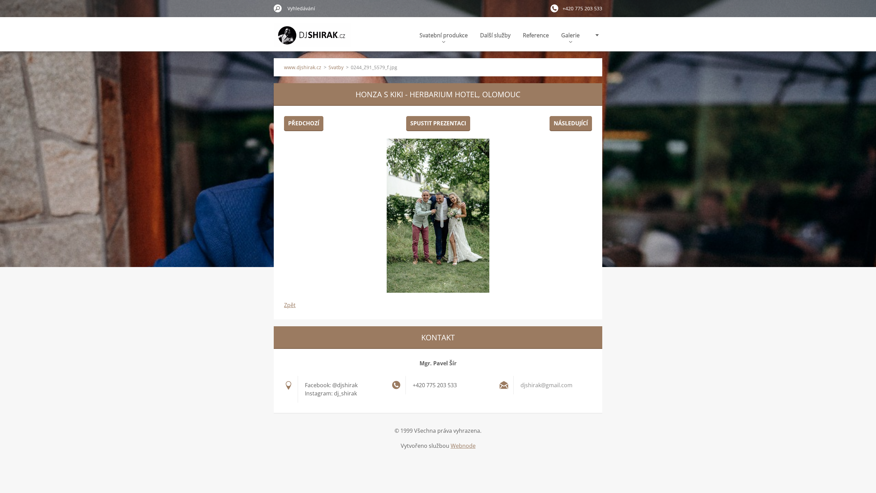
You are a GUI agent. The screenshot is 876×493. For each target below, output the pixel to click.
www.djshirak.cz (302, 67)
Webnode (463, 446)
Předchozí (303, 123)
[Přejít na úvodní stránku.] (312, 39)
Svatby (336, 67)
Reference (536, 35)
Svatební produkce (444, 35)
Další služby (495, 35)
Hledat (278, 8)
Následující (571, 123)
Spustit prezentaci (438, 123)
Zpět (290, 305)
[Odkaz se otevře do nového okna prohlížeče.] (438, 216)
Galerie (570, 35)
